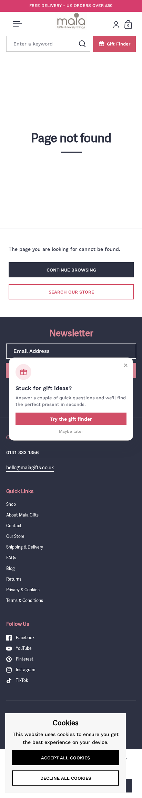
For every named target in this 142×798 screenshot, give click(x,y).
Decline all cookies (65, 778)
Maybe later (71, 431)
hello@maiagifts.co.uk (30, 467)
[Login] (116, 24)
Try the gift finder (71, 418)
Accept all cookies (65, 757)
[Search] (82, 43)
